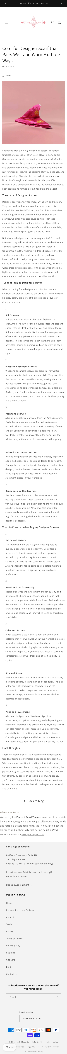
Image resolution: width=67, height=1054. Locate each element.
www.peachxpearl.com (33, 834)
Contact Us (11, 974)
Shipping (10, 952)
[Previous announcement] (5, 3)
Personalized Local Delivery (20, 910)
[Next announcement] (61, 3)
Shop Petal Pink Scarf (45, 188)
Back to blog (36, 801)
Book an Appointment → (19, 884)
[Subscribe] (57, 997)
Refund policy (13, 945)
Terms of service (17, 1047)
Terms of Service (14, 938)
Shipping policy (33, 1047)
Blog (8, 966)
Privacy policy (52, 1042)
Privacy (9, 931)
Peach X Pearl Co (22, 1042)
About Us (11, 917)
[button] (6, 22)
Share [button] (8, 75)
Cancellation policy (35, 1051)
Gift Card (10, 959)
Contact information (50, 1047)
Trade (9, 924)
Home (9, 903)
